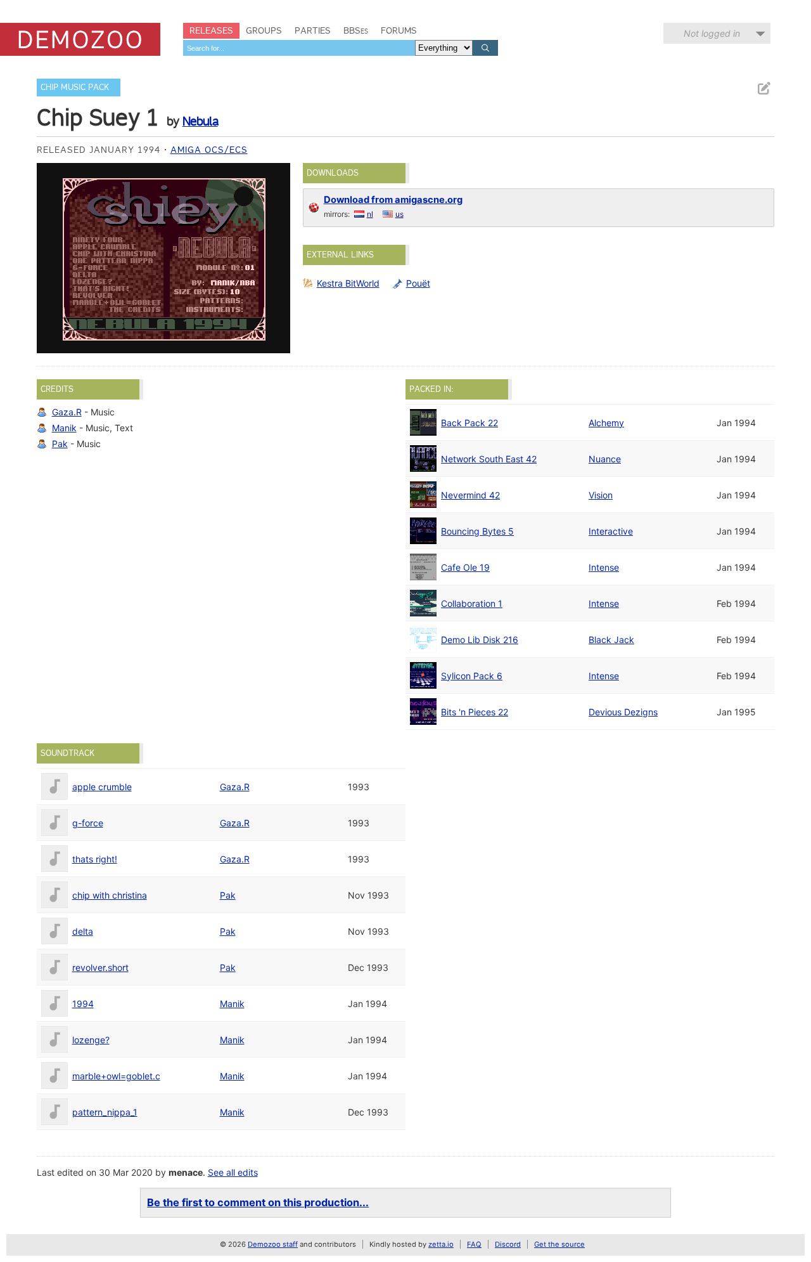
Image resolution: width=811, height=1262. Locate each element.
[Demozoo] (80, 39)
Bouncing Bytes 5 (477, 531)
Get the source (559, 1244)
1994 (83, 1003)
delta (82, 931)
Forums (399, 30)
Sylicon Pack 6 (471, 675)
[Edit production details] (763, 88)
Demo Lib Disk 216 (479, 639)
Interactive (611, 531)
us (399, 214)
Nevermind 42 (470, 495)
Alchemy (606, 422)
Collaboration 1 (471, 603)
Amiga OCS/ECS (209, 149)
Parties (313, 30)
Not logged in (712, 33)
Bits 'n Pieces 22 (474, 711)
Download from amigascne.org (393, 199)
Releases (211, 30)
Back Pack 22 (469, 422)
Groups (264, 30)
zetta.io (441, 1244)
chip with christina (109, 895)
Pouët (418, 283)
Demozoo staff (273, 1244)
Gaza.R (67, 412)
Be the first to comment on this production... (258, 1202)
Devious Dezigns (623, 711)
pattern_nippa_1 (104, 1112)
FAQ (474, 1244)
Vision (601, 495)
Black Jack (611, 639)
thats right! (94, 859)
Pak (60, 443)
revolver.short (100, 967)
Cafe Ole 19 (465, 567)
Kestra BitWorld (348, 283)
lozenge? (91, 1039)
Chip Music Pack (75, 87)
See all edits (233, 1172)
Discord (508, 1244)
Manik (64, 427)
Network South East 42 (489, 458)
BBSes (355, 30)
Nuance (605, 458)
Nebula (200, 121)
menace (186, 1172)
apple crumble (102, 786)
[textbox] (299, 48)
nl (370, 214)
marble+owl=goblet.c (116, 1075)
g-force (87, 822)
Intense (604, 567)
